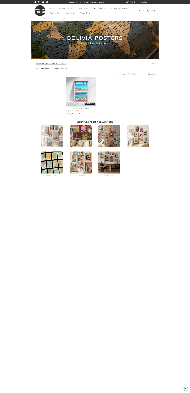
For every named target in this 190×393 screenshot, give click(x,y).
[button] (53, 8)
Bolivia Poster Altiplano (75, 111)
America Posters (56, 18)
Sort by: (122, 74)
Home (41, 18)
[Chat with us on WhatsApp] (185, 388)
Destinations (47, 18)
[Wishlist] (148, 10)
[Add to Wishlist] (93, 79)
